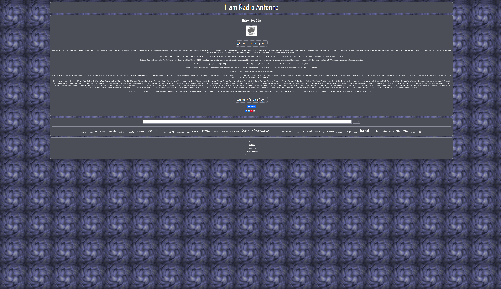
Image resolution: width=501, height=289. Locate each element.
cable (164, 132)
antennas (180, 132)
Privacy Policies (252, 151)
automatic (100, 131)
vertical (307, 131)
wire (171, 132)
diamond (235, 131)
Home (251, 141)
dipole (386, 131)
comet (355, 132)
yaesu (330, 131)
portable (153, 130)
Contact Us (252, 148)
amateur (287, 131)
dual (297, 132)
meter (376, 131)
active (225, 132)
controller (131, 132)
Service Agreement (251, 155)
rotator (140, 131)
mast (323, 132)
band (364, 130)
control (121, 132)
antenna (400, 130)
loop (347, 131)
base (245, 131)
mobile (112, 131)
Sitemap (252, 145)
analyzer (84, 132)
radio (206, 130)
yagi (188, 132)
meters (339, 132)
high (420, 132)
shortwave (260, 130)
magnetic (414, 132)
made (216, 131)
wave (91, 132)
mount (195, 131)
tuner (276, 131)
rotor (317, 131)
